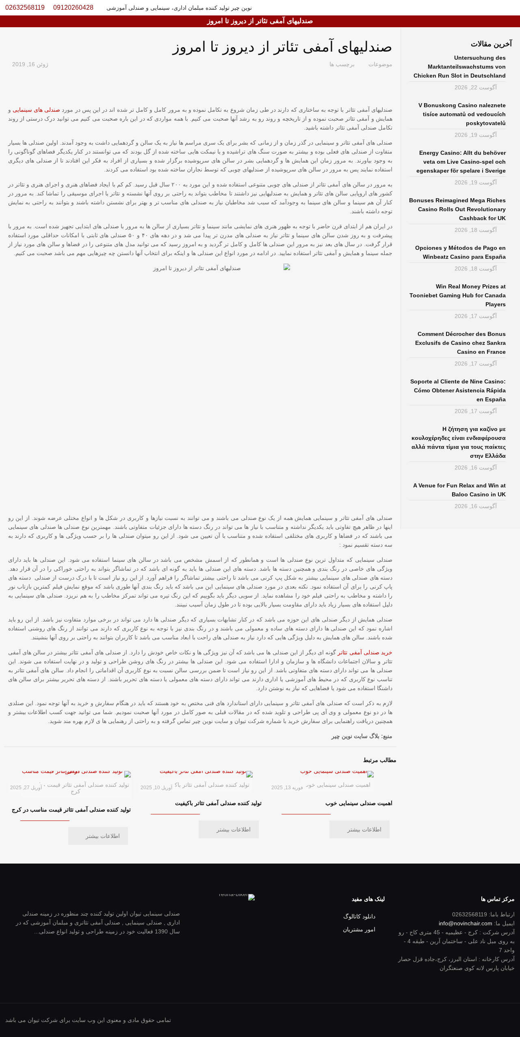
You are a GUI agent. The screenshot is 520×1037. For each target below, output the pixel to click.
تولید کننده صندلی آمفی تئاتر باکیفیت (218, 803)
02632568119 (25, 7)
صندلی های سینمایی (36, 109)
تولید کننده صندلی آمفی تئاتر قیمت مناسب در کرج (71, 809)
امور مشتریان (359, 929)
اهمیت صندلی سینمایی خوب (358, 803)
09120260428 (73, 7)
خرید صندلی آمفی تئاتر (365, 652)
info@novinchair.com (465, 923)
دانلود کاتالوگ (359, 916)
